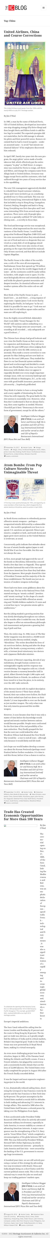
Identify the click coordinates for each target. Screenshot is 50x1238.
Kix (5, 799)
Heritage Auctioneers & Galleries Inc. (29, 1233)
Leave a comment (12, 456)
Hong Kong (15, 1219)
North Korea (32, 799)
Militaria (6, 794)
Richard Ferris (8, 454)
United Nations (24, 801)
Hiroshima (26, 796)
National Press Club (20, 799)
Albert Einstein (37, 794)
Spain (13, 1223)
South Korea (14, 801)
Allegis (15, 450)
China (20, 450)
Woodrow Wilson (35, 801)
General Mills (17, 796)
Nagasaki (10, 799)
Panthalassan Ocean (38, 452)
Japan (32, 796)
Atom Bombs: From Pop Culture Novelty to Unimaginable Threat (23, 468)
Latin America (38, 1219)
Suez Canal (19, 1223)
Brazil (27, 1217)
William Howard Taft (10, 1225)
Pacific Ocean (26, 452)
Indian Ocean (28, 1219)
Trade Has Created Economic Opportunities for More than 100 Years (23, 815)
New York (20, 1221)
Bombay (22, 1217)
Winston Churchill (30, 454)
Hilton (43, 450)
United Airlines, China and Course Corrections (23, 34)
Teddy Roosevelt (29, 1223)
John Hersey (39, 796)
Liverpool (7, 1221)
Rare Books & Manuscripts (19, 794)
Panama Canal (28, 1221)
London (13, 1221)
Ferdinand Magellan (29, 450)
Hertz (38, 450)
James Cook (8, 452)
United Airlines (19, 454)
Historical (39, 792)
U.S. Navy (38, 1223)
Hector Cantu (27, 447)
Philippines (37, 1221)
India (21, 1219)
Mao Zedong (16, 452)
